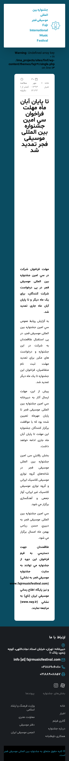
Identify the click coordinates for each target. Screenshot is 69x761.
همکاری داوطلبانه (55, 736)
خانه (47, 83)
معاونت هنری (26, 717)
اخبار (46, 87)
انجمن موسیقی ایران (22, 732)
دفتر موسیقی (26, 725)
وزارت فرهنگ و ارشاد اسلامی (22, 708)
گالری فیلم (59, 721)
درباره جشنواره (56, 729)
